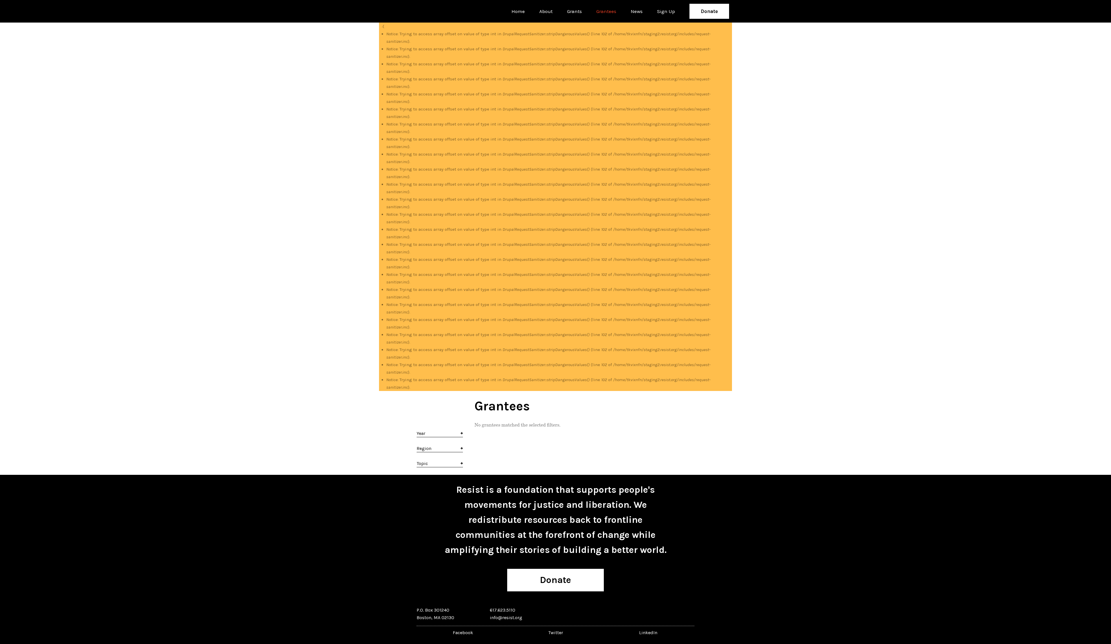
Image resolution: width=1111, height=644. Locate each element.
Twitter (555, 632)
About (546, 11)
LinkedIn (648, 632)
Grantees (606, 11)
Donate (709, 11)
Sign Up (666, 11)
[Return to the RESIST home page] (400, 11)
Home (518, 11)
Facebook (463, 632)
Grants (574, 11)
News (637, 11)
